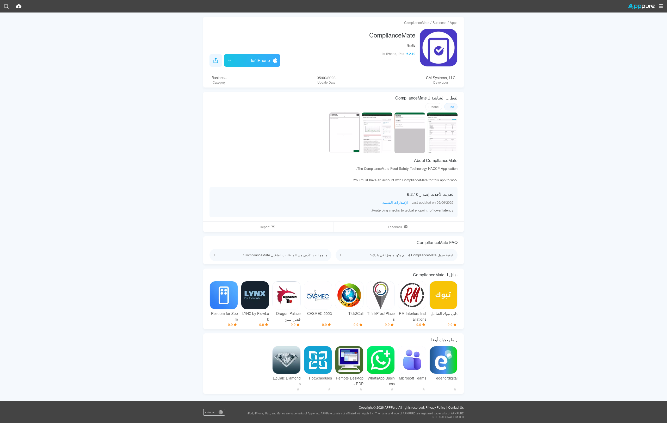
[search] (6, 6)
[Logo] (641, 6)
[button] (660, 6)
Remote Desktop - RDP (349, 380)
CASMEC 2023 (319, 313)
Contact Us (456, 407)
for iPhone (260, 60)
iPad (451, 106)
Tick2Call (355, 313)
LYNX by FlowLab (255, 316)
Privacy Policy (435, 407)
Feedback (395, 227)
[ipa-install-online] (19, 6)
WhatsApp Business (381, 380)
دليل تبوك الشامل (444, 313)
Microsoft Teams (412, 378)
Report (264, 227)
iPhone (434, 106)
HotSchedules (320, 378)
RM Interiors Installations (412, 316)
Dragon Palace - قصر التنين (287, 316)
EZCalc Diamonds (287, 380)
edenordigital (447, 378)
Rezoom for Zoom (224, 316)
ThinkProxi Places (381, 316)
